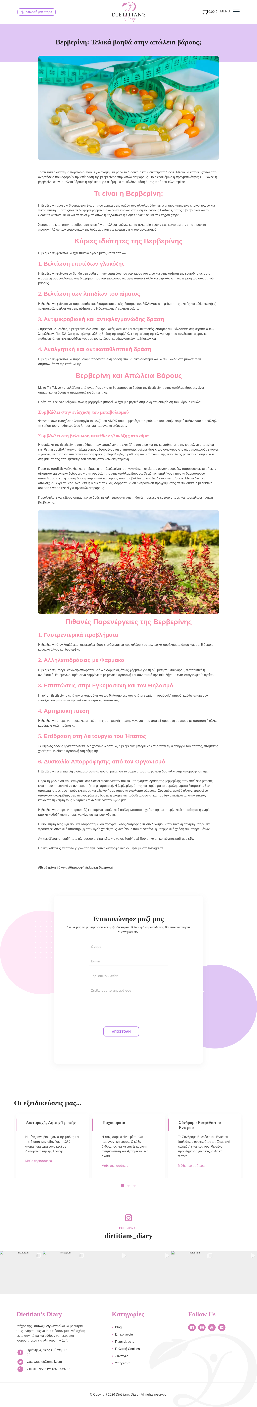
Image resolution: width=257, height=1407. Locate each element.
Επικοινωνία (124, 1334)
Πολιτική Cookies (127, 1349)
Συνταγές (121, 1356)
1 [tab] (124, 1186)
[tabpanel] (52, 1145)
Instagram (155, 848)
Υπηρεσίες (122, 1363)
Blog (118, 1327)
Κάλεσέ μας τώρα (38, 12)
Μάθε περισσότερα (38, 1170)
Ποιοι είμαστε (124, 1341)
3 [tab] (136, 1186)
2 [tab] (130, 1186)
